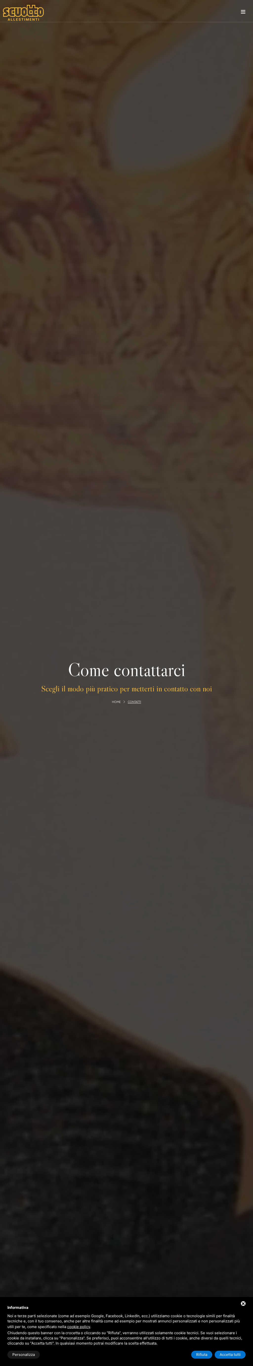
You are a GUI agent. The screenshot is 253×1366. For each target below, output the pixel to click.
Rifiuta (201, 1354)
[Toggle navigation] (243, 13)
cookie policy (78, 1326)
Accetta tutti (230, 1354)
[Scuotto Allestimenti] (23, 13)
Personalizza (23, 1354)
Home (116, 702)
